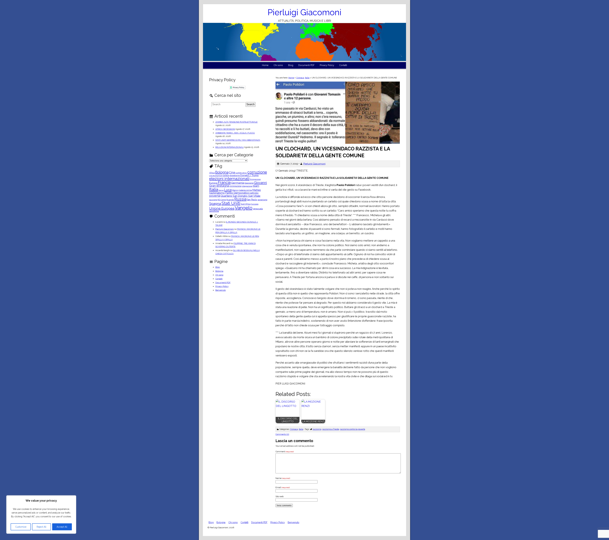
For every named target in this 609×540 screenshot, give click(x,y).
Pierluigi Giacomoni (304, 12)
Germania (237, 182)
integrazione (247, 186)
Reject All (41, 527)
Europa (213, 183)
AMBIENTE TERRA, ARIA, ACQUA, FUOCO (235, 133)
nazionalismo (217, 193)
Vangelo (243, 207)
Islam (256, 186)
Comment (284, 451)
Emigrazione (255, 179)
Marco (235, 190)
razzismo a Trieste (330, 429)
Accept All (62, 527)
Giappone (249, 183)
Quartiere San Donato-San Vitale (240, 196)
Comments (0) (282, 434)
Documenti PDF (306, 65)
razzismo (317, 429)
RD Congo (222, 200)
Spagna (215, 203)
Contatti (343, 65)
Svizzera (254, 204)
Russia (240, 199)
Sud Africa (246, 204)
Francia (224, 182)
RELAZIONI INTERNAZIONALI (229, 147)
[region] (41, 514)
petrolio (254, 193)
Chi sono (278, 65)
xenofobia (214, 211)
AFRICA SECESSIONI (225, 129)
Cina (232, 172)
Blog (290, 65)
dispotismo (234, 176)
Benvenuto (220, 290)
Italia (307, 77)
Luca (228, 190)
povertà (214, 195)
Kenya (221, 190)
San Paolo (252, 200)
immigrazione (235, 186)
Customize (20, 527)
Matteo (256, 190)
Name (282, 478)
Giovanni (260, 182)
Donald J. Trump (249, 175)
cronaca (226, 175)
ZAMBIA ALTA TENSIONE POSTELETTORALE (236, 122)
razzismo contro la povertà (352, 429)
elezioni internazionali (229, 179)
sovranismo (262, 200)
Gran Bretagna (219, 185)
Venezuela (258, 209)
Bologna (221, 172)
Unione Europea (221, 208)
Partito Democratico (237, 193)
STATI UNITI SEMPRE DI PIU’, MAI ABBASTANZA (237, 140)
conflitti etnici (241, 173)
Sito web (279, 496)
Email (282, 487)
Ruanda (230, 200)
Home (265, 65)
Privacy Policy (327, 65)
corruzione (257, 172)
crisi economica (215, 175)
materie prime (245, 190)
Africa (212, 173)
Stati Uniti (230, 203)
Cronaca (300, 77)
